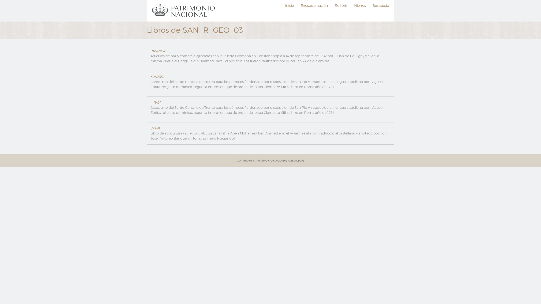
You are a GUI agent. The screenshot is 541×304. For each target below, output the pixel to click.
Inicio (289, 6)
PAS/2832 (158, 51)
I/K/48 (155, 128)
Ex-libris (341, 6)
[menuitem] (184, 11)
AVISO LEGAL (296, 160)
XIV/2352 (157, 77)
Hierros (360, 6)
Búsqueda (381, 6)
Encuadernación (314, 6)
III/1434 (155, 102)
